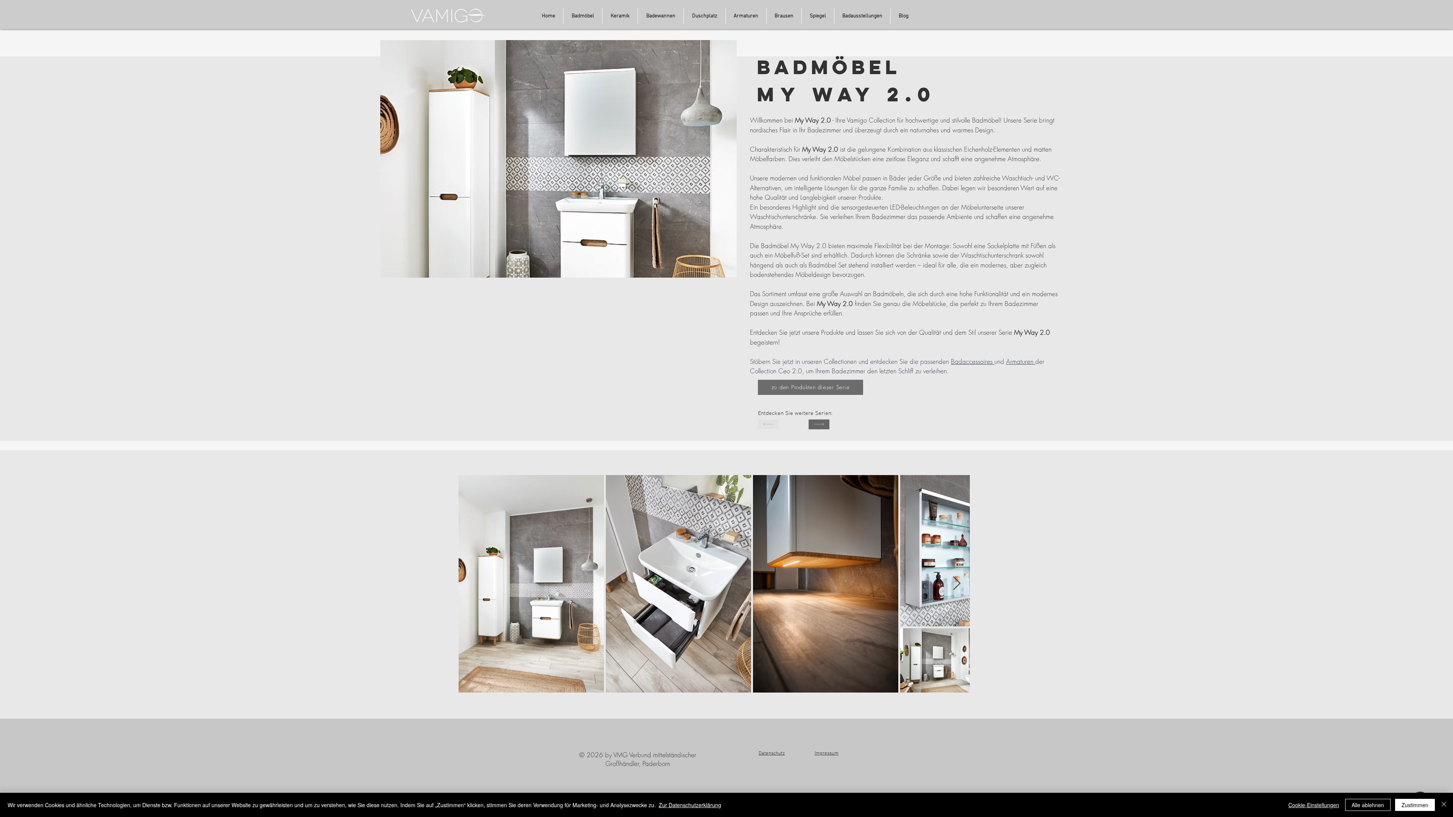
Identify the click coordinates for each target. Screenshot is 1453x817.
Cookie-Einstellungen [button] (1313, 805)
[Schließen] (1443, 805)
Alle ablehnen (1368, 805)
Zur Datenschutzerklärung (690, 805)
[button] (862, 16)
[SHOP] (819, 424)
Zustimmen (1415, 805)
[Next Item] (956, 583)
